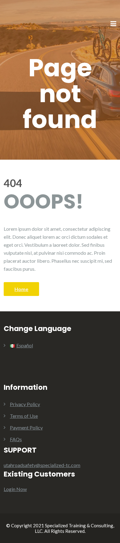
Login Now (15, 489)
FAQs (16, 439)
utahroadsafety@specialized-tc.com (42, 465)
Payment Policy (26, 427)
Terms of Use (24, 416)
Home (21, 289)
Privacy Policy (25, 404)
